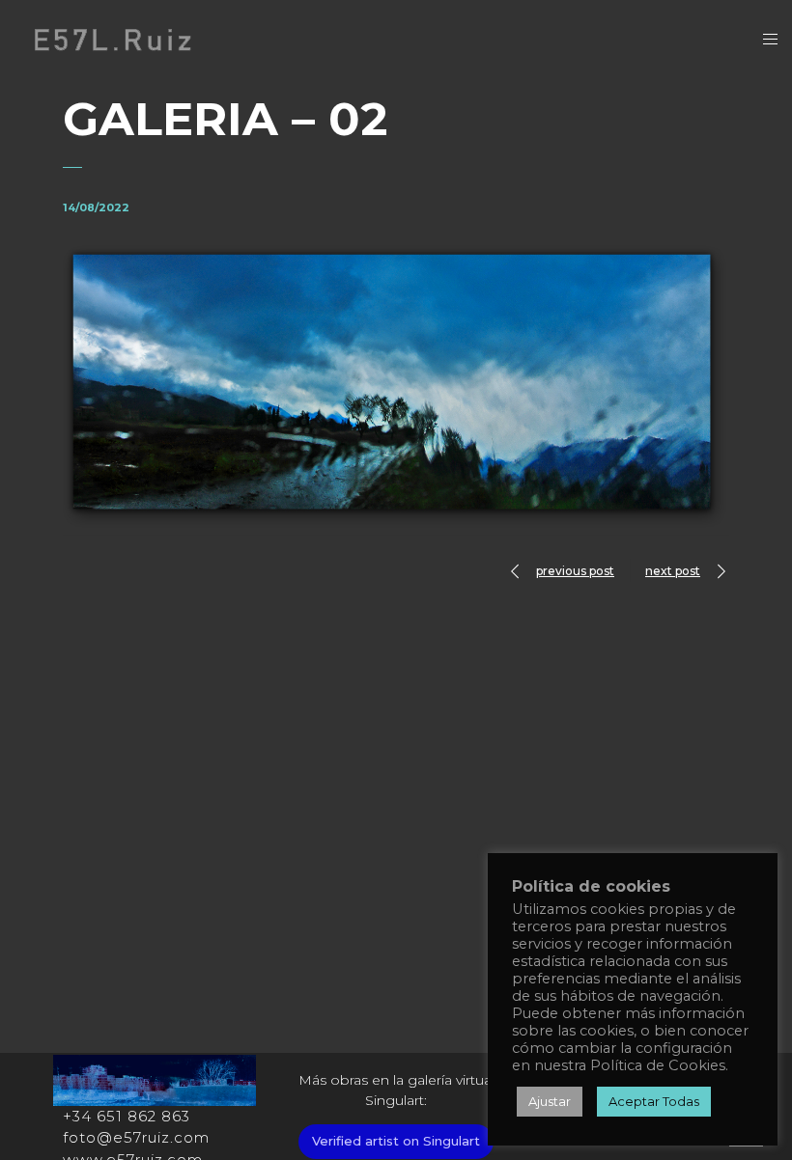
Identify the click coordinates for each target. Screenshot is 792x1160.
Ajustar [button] (549, 1101)
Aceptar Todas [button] (653, 1101)
